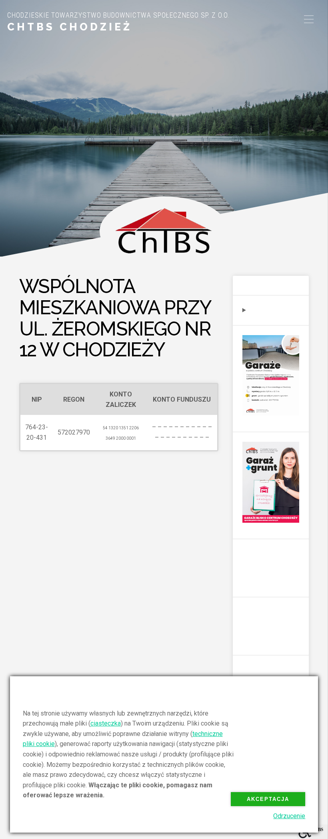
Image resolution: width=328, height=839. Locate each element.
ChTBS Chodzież (69, 27)
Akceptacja (268, 799)
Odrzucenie (289, 816)
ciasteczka (105, 723)
